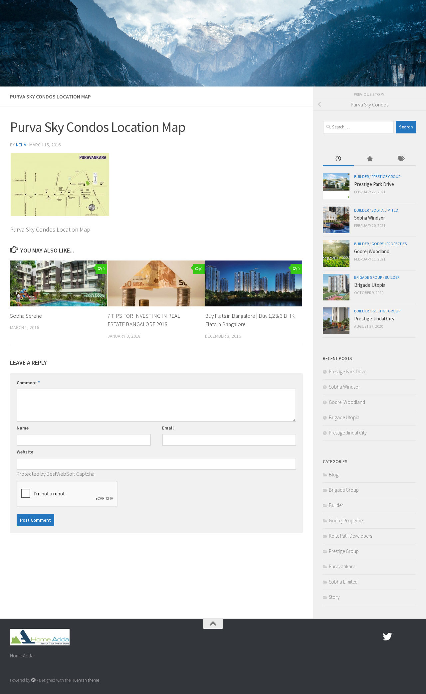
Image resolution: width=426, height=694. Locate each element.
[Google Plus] (399, 636)
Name (23, 428)
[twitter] (387, 636)
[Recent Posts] (338, 159)
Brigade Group (368, 277)
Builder (361, 176)
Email (168, 428)
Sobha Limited (384, 210)
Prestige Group (385, 176)
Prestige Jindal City (374, 318)
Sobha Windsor (369, 218)
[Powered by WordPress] (33, 680)
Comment (28, 383)
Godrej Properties (389, 243)
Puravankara (342, 566)
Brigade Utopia (369, 285)
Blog (333, 474)
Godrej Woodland (371, 251)
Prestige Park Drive (374, 184)
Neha (21, 145)
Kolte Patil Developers (350, 536)
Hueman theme (85, 680)
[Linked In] (411, 636)
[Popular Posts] (369, 159)
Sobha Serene (26, 315)
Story (334, 597)
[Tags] (400, 159)
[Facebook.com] (375, 636)
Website (25, 452)
